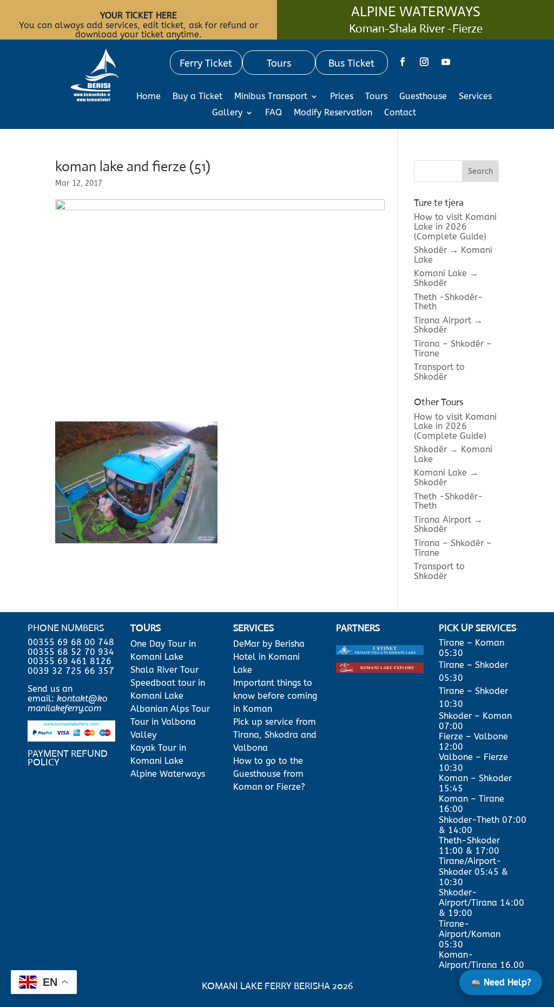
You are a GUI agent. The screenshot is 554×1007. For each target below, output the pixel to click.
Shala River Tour (164, 670)
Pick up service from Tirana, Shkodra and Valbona (274, 735)
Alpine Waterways (167, 774)
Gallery (227, 113)
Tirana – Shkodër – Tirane (453, 349)
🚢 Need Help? (500, 982)
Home (148, 97)
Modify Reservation (333, 113)
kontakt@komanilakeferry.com (68, 703)
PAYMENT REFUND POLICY (68, 758)
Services (475, 97)
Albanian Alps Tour (170, 709)
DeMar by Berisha (269, 644)
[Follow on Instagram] (424, 61)
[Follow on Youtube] (445, 61)
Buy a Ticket (197, 97)
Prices (341, 97)
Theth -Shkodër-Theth (448, 302)
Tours (376, 97)
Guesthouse (423, 97)
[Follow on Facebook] (402, 61)
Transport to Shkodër (439, 372)
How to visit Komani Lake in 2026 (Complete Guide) (455, 226)
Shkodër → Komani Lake (453, 255)
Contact (400, 113)
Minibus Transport (270, 97)
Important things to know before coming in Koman (275, 696)
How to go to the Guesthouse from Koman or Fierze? (269, 774)
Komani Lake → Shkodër (446, 278)
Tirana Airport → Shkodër (448, 325)
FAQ (273, 113)
